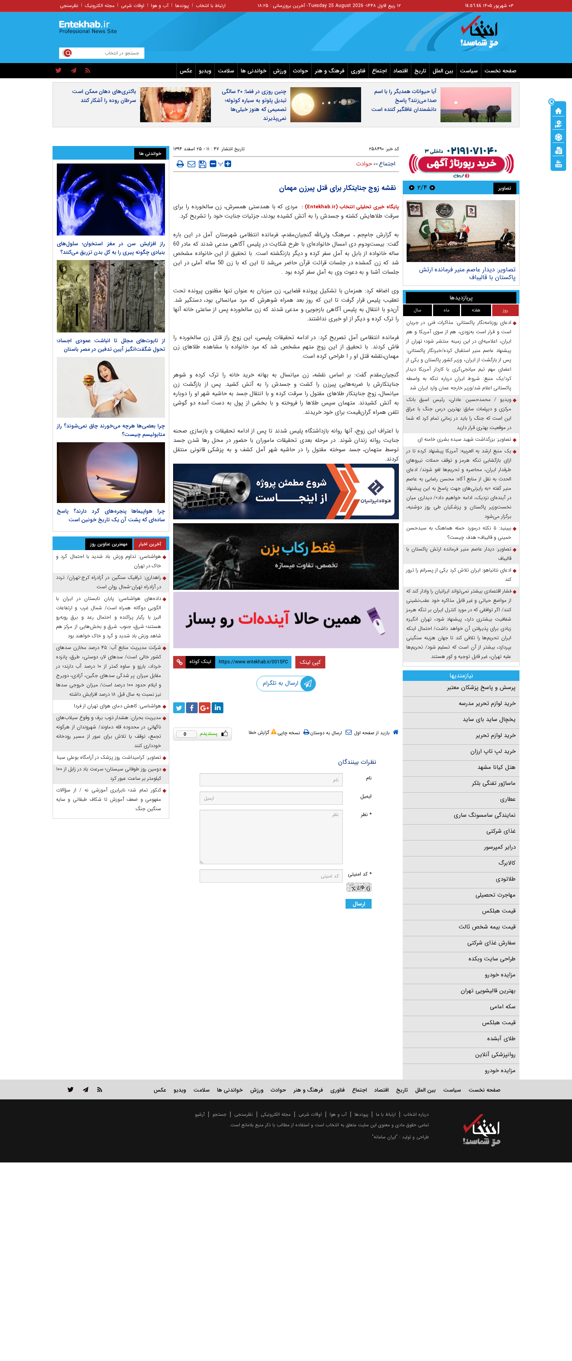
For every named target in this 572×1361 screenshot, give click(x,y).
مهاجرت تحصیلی (495, 895)
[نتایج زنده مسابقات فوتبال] (558, 163)
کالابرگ (507, 863)
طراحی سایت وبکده (492, 959)
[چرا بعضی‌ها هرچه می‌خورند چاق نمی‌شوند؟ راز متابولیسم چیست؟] (111, 387)
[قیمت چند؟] (558, 123)
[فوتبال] (558, 136)
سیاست (469, 71)
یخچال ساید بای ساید (489, 719)
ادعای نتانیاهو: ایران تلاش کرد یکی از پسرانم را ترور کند (458, 575)
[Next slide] (411, 187)
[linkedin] (217, 707)
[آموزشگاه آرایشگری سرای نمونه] (286, 620)
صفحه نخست (500, 71)
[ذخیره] (202, 164)
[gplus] (205, 707)
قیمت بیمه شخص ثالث (487, 927)
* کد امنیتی (360, 874)
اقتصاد (400, 71)
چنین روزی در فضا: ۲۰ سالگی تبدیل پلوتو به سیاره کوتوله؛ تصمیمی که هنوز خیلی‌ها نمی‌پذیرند (254, 105)
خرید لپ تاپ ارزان (493, 751)
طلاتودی (506, 879)
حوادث (300, 71)
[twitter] (59, 71)
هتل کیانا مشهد (496, 767)
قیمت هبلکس (499, 911)
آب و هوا (159, 5)
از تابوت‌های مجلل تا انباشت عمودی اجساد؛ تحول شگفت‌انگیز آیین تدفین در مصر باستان (111, 344)
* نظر (366, 815)
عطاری (508, 799)
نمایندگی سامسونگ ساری (485, 815)
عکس (186, 71)
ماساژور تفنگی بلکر (494, 783)
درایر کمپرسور (500, 847)
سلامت (226, 71)
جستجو (219, 1114)
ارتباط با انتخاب (211, 5)
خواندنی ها (254, 71)
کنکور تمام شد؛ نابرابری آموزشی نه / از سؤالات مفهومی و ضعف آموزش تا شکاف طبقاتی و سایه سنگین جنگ (108, 799)
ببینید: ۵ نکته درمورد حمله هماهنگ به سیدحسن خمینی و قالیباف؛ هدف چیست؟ (458, 533)
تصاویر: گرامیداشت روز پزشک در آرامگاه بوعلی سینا (109, 757)
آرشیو (200, 1114)
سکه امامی (503, 1006)
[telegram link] (85, 1089)
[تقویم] (558, 150)
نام (369, 778)
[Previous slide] (432, 187)
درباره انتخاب (416, 1114)
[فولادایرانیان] (286, 491)
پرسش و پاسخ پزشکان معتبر (481, 687)
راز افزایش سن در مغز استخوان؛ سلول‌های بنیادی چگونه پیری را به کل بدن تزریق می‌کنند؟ (111, 248)
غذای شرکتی (501, 831)
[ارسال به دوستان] (191, 164)
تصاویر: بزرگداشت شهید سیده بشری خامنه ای (464, 439)
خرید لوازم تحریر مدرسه (487, 703)
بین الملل (443, 71)
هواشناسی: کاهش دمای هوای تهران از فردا (117, 706)
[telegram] (73, 71)
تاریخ (420, 71)
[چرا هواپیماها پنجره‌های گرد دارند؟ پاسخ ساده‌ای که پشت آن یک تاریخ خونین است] (111, 472)
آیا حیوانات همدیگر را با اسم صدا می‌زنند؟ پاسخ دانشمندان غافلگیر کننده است (404, 100)
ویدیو (205, 71)
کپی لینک (310, 662)
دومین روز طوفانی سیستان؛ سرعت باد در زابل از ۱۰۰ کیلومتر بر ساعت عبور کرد (108, 773)
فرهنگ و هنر (329, 71)
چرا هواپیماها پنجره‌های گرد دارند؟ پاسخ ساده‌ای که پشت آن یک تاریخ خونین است (111, 515)
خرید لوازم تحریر (496, 735)
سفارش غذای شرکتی (491, 943)
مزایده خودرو (500, 974)
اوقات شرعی (132, 5)
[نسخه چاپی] (180, 164)
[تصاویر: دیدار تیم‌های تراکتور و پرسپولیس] (461, 231)
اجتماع (379, 71)
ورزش (279, 71)
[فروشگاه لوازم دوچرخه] (286, 556)
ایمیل (366, 796)
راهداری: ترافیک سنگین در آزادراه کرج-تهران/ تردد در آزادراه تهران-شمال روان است (108, 582)
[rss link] (100, 1089)
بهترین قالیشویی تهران (488, 990)
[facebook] (192, 707)
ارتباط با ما (386, 1114)
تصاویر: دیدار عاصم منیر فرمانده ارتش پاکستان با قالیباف (458, 554)
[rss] (87, 71)
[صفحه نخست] (558, 110)
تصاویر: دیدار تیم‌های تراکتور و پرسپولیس (463, 269)
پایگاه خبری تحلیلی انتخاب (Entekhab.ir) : (349, 207)
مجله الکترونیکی (276, 1114)
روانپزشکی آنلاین (495, 1054)
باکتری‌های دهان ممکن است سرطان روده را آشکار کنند (104, 96)
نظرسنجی (69, 5)
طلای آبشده (501, 1038)
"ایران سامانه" (385, 1137)
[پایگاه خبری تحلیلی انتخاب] (485, 35)
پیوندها (182, 5)
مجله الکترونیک (99, 5)
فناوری (358, 71)
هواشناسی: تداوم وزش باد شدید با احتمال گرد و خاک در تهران (108, 561)
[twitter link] (71, 1089)
